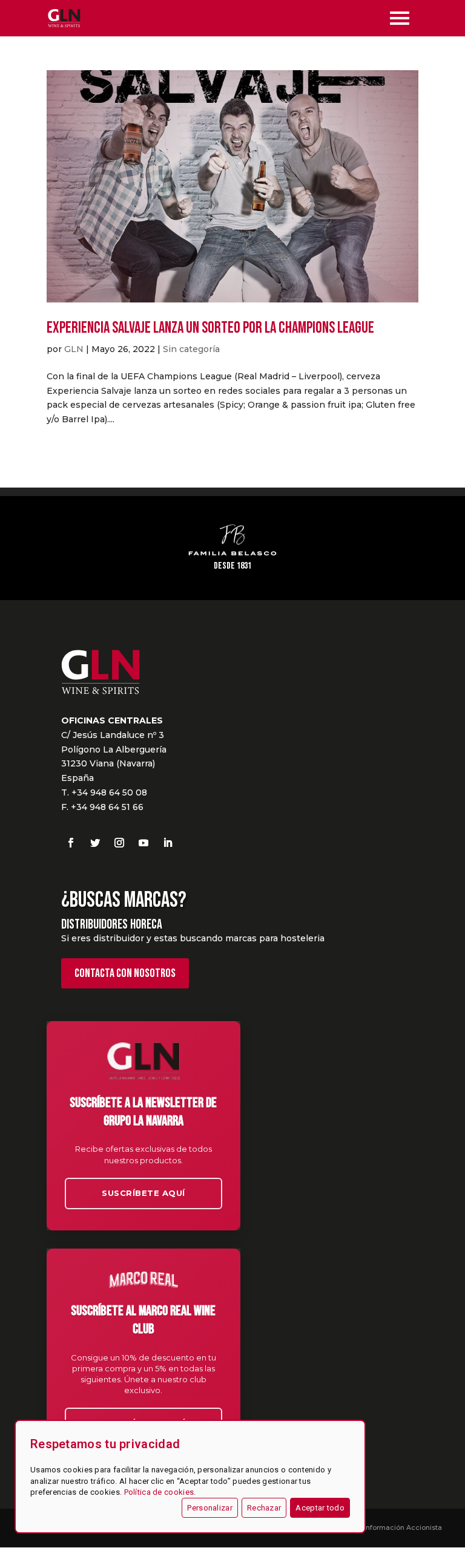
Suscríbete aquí (143, 1193)
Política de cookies (159, 1492)
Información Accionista (403, 1527)
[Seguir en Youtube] (143, 842)
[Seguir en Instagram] (119, 842)
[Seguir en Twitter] (95, 842)
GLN (74, 349)
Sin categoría (191, 349)
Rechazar (264, 1507)
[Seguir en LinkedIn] (167, 842)
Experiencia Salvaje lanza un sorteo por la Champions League (210, 328)
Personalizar (209, 1507)
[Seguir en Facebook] (71, 842)
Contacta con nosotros (125, 973)
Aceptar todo (320, 1507)
